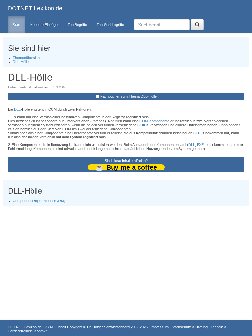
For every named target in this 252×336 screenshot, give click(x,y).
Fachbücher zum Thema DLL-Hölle (128, 96)
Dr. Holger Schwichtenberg (108, 327)
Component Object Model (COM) (39, 201)
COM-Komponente (154, 121)
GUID (142, 125)
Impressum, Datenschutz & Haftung (179, 327)
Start (16, 25)
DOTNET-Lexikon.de (35, 8)
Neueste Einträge (44, 25)
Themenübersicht (27, 58)
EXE (200, 145)
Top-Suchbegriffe (110, 25)
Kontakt (40, 331)
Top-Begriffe (77, 25)
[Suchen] (197, 24)
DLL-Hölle (21, 62)
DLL (17, 109)
